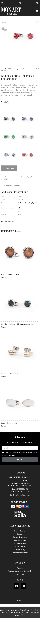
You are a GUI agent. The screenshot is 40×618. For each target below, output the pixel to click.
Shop (6, 69)
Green (26, 203)
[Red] (27, 154)
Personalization (20, 531)
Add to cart (9, 168)
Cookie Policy (20, 550)
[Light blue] (9, 154)
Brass (19, 214)
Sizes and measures (20, 537)
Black (19, 203)
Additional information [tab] (12, 185)
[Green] (9, 136)
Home (2, 69)
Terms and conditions (20, 553)
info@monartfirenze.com (22, 495)
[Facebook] (16, 586)
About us (20, 568)
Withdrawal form (20, 543)
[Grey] (27, 136)
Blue (23, 203)
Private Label (20, 574)
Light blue (35, 203)
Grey (30, 203)
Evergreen (17, 69)
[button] (37, 11)
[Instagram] (23, 586)
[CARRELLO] (37, 3)
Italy (19, 208)
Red (19, 205)
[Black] (9, 118)
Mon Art (20, 199)
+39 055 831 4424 (22, 489)
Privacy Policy (20, 546)
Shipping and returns (20, 540)
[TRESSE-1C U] (23, 34)
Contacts (20, 534)
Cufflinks (11, 69)
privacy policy (10, 455)
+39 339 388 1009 (22, 491)
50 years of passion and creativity (20, 571)
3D (19, 211)
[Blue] (27, 118)
